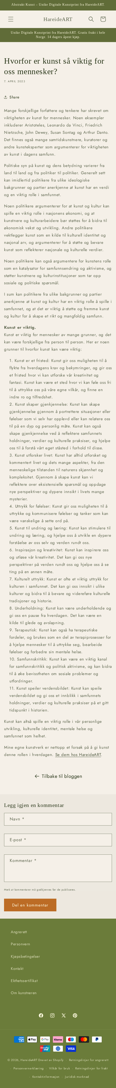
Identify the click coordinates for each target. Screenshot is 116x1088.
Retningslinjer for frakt (91, 1068)
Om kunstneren (24, 992)
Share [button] (14, 97)
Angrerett (19, 932)
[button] (11, 19)
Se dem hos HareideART (78, 755)
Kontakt (17, 968)
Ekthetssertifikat (24, 980)
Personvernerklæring (28, 1068)
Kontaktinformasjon (46, 1077)
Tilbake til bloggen (62, 776)
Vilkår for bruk (59, 1068)
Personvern (20, 944)
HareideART (29, 1060)
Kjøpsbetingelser (25, 956)
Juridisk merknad (77, 1077)
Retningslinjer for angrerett (89, 1060)
